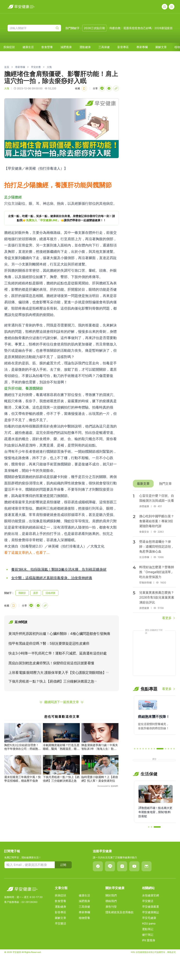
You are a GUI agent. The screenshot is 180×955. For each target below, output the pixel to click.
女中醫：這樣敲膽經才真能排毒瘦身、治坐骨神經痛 (51, 578)
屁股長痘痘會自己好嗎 (137, 28)
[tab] (143, 483)
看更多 (167, 618)
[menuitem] (9, 47)
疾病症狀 (9, 47)
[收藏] (84, 88)
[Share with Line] (102, 88)
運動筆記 (147, 929)
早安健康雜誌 (150, 912)
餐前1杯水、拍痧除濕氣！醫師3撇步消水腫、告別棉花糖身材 (59, 569)
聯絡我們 (111, 901)
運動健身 (85, 47)
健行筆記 (147, 934)
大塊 (49, 66)
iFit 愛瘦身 (148, 940)
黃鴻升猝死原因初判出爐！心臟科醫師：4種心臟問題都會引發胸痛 (59, 634)
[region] (61, 218)
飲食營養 (47, 47)
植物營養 (84, 918)
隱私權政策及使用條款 (119, 912)
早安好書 (36, 66)
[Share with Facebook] (109, 88)
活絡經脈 (50, 592)
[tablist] (154, 483)
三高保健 (104, 47)
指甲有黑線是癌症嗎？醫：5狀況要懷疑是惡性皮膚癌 (48, 643)
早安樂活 (60, 923)
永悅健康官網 (150, 895)
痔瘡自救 (115, 28)
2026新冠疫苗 (163, 28)
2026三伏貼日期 (94, 28)
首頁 (6, 66)
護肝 (35, 592)
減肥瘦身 (66, 47)
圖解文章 (161, 47)
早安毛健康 (149, 918)
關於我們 (111, 895)
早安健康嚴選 (150, 906)
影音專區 (123, 47)
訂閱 (63, 865)
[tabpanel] (154, 555)
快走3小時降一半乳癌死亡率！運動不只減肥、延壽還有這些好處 (57, 653)
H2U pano (149, 923)
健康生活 (28, 47)
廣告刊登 (111, 906)
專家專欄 (142, 47)
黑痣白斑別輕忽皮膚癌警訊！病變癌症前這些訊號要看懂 (51, 663)
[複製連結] (116, 88)
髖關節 (22, 592)
